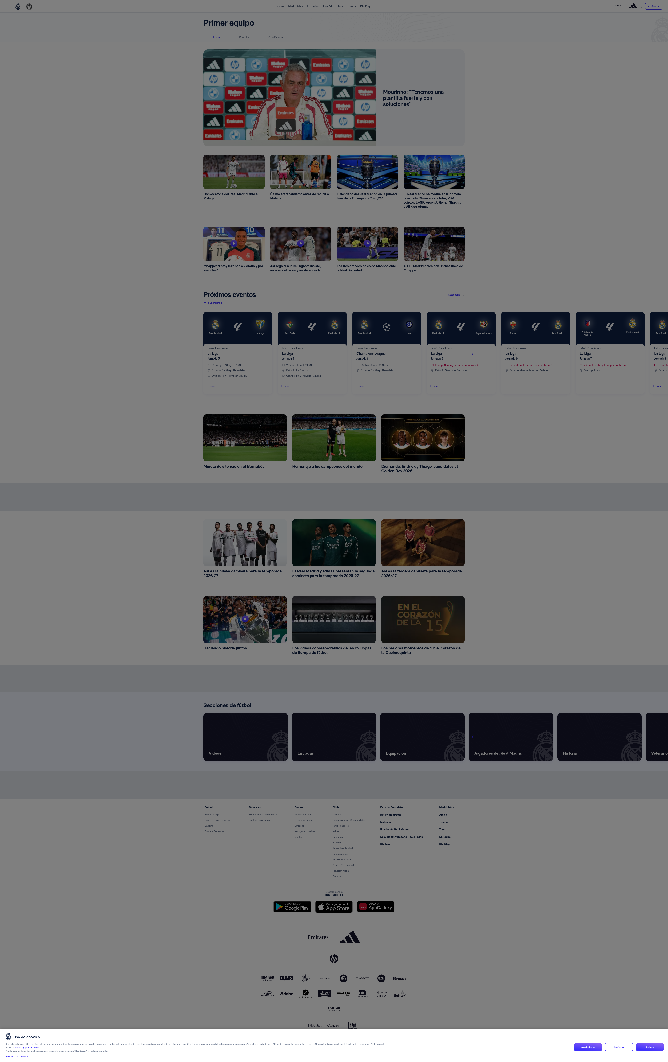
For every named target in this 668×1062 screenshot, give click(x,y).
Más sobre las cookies (17, 1056)
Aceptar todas (588, 1047)
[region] (334, 1045)
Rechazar (650, 1047)
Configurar (619, 1047)
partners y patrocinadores (27, 1047)
